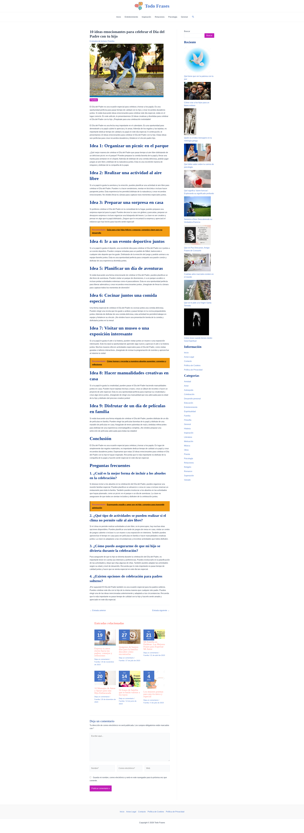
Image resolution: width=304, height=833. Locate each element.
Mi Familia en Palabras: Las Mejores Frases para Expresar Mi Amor (154, 645)
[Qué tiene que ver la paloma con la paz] (197, 60)
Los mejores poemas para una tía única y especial (153, 694)
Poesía (187, 454)
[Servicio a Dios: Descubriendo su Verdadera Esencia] (197, 206)
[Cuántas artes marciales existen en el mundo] (197, 262)
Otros (186, 450)
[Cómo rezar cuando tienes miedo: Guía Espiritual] (196, 322)
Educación (188, 403)
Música (187, 446)
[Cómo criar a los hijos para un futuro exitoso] (197, 91)
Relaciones (189, 463)
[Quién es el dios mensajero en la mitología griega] (190, 121)
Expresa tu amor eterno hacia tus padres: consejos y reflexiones (103, 652)
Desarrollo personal (192, 399)
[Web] (157, 769)
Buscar (187, 31)
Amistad (187, 382)
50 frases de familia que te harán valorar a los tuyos (129, 692)
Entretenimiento (190, 407)
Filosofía (187, 420)
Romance (188, 471)
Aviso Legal (189, 357)
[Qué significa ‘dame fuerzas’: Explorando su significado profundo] (197, 179)
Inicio (186, 353)
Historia (187, 429)
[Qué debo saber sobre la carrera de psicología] (197, 152)
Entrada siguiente (160, 610)
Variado (187, 480)
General (187, 424)
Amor (186, 386)
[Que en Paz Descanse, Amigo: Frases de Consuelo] (197, 235)
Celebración (189, 394)
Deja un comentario (101, 659)
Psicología (188, 458)
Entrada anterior (98, 610)
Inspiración (188, 433)
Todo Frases (157, 6)
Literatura (188, 437)
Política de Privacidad (193, 370)
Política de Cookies (192, 365)
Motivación (188, 441)
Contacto (188, 361)
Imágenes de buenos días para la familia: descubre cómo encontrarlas (128, 650)
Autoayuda (188, 390)
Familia (111, 41)
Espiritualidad (190, 411)
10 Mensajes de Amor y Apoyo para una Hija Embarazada (104, 690)
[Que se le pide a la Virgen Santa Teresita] (197, 290)
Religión (187, 467)
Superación (189, 476)
